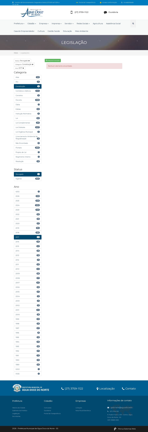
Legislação (16, 413)
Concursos (47, 408)
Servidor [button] (68, 24)
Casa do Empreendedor (24, 31)
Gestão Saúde (54, 31)
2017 (19, 68)
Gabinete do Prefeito (19, 410)
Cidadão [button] (31, 24)
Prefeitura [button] (18, 24)
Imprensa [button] (56, 24)
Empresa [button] (43, 24)
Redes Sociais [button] (83, 24)
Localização (107, 388)
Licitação (79, 408)
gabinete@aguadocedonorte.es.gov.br (128, 408)
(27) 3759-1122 (73, 388)
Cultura (41, 31)
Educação (67, 31)
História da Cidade (18, 408)
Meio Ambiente (81, 31)
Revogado (21, 61)
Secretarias (16, 416)
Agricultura (98, 24)
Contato (130, 388)
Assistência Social (113, 24)
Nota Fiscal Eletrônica (83, 410)
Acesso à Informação (109, 2)
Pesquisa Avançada (53, 60)
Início (16, 53)
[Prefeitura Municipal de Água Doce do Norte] (31, 13)
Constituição (23, 64)
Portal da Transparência (86, 2)
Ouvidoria (47, 410)
